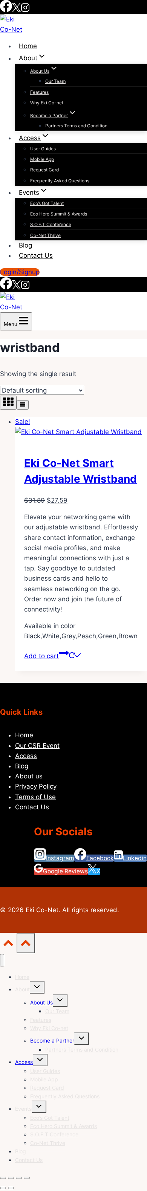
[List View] (23, 405)
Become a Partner (52, 1040)
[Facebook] (6, 10)
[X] (16, 10)
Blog (25, 245)
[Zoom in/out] (3, 1178)
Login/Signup (20, 272)
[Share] (19, 1178)
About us (29, 776)
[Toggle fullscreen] (11, 1178)
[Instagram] (25, 10)
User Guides (43, 148)
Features (39, 92)
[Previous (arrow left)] (3, 1188)
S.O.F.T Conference (50, 224)
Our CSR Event (37, 745)
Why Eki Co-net (46, 102)
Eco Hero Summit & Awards (58, 214)
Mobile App (42, 159)
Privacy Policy (36, 786)
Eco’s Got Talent (47, 203)
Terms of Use (35, 797)
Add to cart (41, 656)
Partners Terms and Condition (76, 125)
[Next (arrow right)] (11, 1188)
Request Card (44, 170)
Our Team (55, 81)
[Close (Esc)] (27, 1178)
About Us (41, 1002)
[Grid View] (8, 403)
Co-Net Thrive (45, 235)
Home (28, 46)
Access (26, 756)
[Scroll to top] (8, 944)
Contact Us (36, 255)
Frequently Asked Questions (59, 180)
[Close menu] (2, 960)
